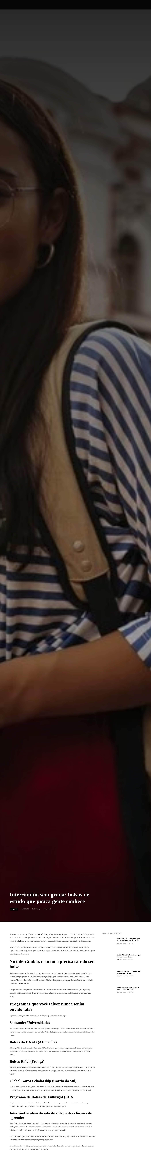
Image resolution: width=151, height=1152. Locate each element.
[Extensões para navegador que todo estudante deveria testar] (108, 944)
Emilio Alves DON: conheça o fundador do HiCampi (128, 988)
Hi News (14, 909)
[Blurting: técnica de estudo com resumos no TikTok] (108, 976)
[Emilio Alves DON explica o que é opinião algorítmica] (108, 960)
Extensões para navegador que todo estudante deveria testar (128, 939)
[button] (138, 4)
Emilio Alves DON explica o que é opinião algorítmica (128, 956)
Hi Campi (37, 909)
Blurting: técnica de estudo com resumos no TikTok (128, 972)
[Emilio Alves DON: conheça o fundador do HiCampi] (108, 993)
